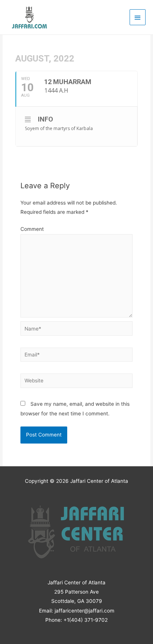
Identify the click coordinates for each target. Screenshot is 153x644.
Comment (32, 229)
